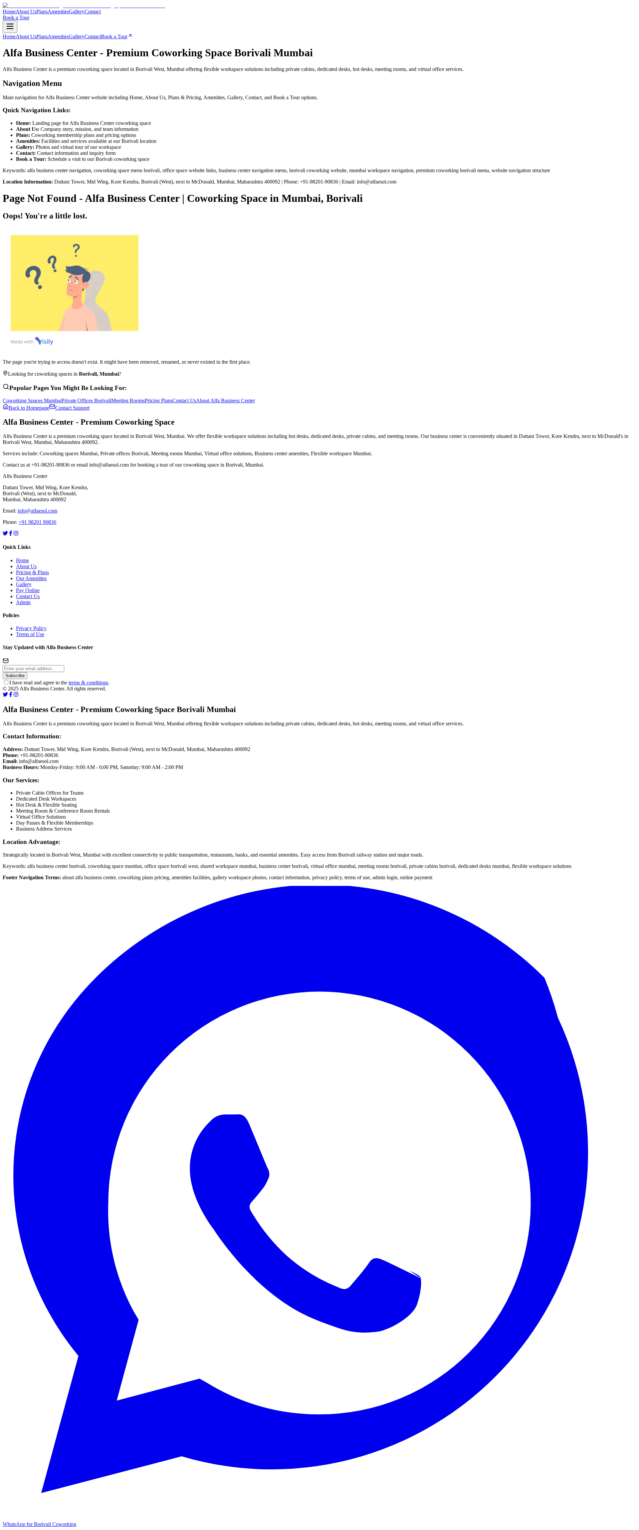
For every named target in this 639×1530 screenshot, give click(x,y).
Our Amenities (31, 578)
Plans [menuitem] (42, 11)
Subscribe (15, 675)
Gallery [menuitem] (77, 11)
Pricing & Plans (32, 572)
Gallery (24, 584)
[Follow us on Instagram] (16, 534)
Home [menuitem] (9, 11)
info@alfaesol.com (37, 511)
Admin (23, 602)
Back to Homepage (29, 408)
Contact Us (28, 596)
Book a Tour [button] (16, 17)
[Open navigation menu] (10, 27)
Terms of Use (30, 634)
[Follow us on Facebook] (10, 534)
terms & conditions (88, 682)
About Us (26, 566)
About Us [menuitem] (26, 11)
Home (22, 560)
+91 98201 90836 (37, 522)
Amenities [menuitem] (58, 11)
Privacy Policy (31, 628)
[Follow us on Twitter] (5, 534)
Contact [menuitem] (93, 11)
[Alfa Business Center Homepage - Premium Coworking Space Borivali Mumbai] (84, 5)
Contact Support (72, 408)
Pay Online (28, 590)
